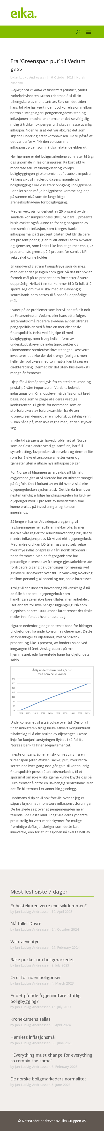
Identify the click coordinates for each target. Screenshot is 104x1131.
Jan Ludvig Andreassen (30, 77)
